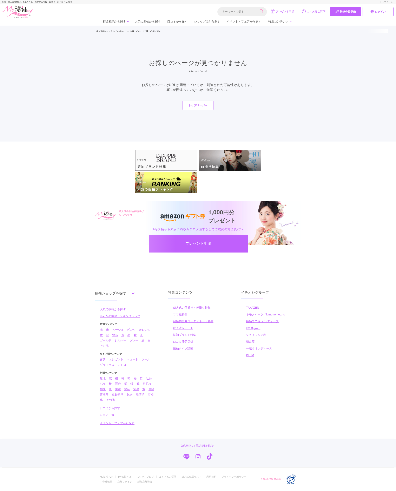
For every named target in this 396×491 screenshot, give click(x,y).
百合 (118, 383)
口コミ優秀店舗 (183, 341)
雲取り (104, 394)
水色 (115, 335)
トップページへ (387, 2)
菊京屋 (250, 341)
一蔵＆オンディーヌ (259, 348)
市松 (150, 394)
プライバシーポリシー (234, 476)
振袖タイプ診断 (183, 348)
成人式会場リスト (191, 476)
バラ (103, 383)
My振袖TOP (106, 476)
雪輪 (151, 389)
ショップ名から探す (207, 21)
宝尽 (136, 389)
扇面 (103, 389)
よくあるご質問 (316, 11)
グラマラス (107, 364)
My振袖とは (124, 476)
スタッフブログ (145, 476)
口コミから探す (177, 21)
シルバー (120, 340)
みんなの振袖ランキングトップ (120, 316)
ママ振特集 (180, 314)
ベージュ (118, 329)
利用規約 (211, 476)
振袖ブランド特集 (184, 334)
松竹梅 (147, 383)
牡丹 (149, 378)
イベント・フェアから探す (244, 21)
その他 (104, 345)
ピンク (131, 329)
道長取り (117, 394)
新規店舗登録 (144, 481)
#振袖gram (253, 328)
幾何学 (140, 394)
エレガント (116, 359)
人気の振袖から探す (148, 21)
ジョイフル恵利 (256, 334)
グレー (134, 340)
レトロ (122, 364)
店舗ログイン (124, 481)
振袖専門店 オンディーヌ (262, 321)
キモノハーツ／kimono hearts (265, 314)
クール (145, 359)
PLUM (250, 355)
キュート (132, 359)
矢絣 (129, 394)
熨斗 (127, 389)
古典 (103, 359)
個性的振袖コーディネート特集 (193, 321)
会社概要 (107, 481)
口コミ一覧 (107, 415)
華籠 (118, 389)
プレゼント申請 (285, 11)
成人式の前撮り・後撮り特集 (192, 307)
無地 (103, 378)
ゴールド (105, 340)
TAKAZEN (252, 307)
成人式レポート (183, 328)
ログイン (380, 11)
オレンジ (145, 329)
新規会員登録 (348, 11)
